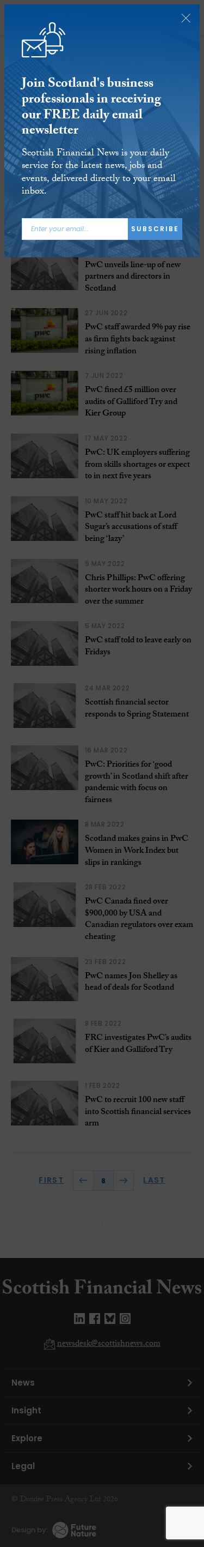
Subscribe (155, 228)
